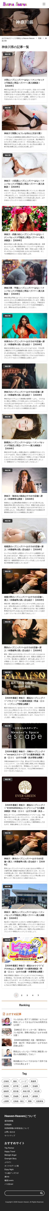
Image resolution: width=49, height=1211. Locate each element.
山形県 (25, 1086)
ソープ (23, 1081)
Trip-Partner (9, 1148)
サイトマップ (10, 1135)
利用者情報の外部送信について (17, 1128)
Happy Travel (10, 1151)
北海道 (6, 1081)
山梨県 (6, 1101)
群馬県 (35, 1096)
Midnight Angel (10, 1155)
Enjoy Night (9, 1169)
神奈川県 (26, 1091)
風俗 (15, 1081)
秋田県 (6, 1086)
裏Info (7, 1176)
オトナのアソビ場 (12, 1165)
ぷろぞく (8, 1162)
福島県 (6, 1091)
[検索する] (41, 1193)
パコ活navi (9, 1184)
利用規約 (8, 1124)
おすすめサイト (15, 1143)
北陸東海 (39, 1101)
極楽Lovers (9, 1180)
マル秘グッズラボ (12, 1173)
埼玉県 (37, 1091)
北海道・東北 (18, 1101)
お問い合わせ (10, 1132)
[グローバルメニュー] (44, 4)
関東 (30, 1101)
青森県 (33, 1081)
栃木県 (25, 1096)
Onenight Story (10, 1158)
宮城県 (35, 1086)
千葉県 (6, 1096)
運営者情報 (9, 1120)
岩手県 (15, 1086)
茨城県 (15, 1096)
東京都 (15, 1091)
